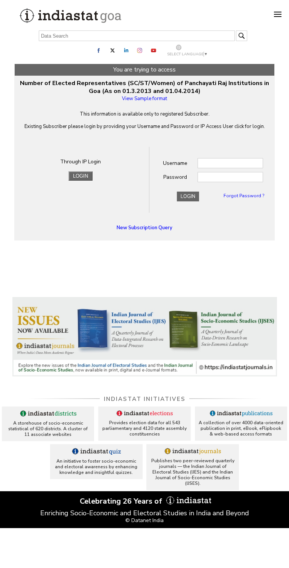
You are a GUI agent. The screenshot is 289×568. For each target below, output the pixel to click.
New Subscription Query (144, 227)
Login (188, 196)
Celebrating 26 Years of (122, 501)
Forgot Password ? (244, 195)
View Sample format (144, 98)
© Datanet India (144, 520)
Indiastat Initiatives (145, 399)
